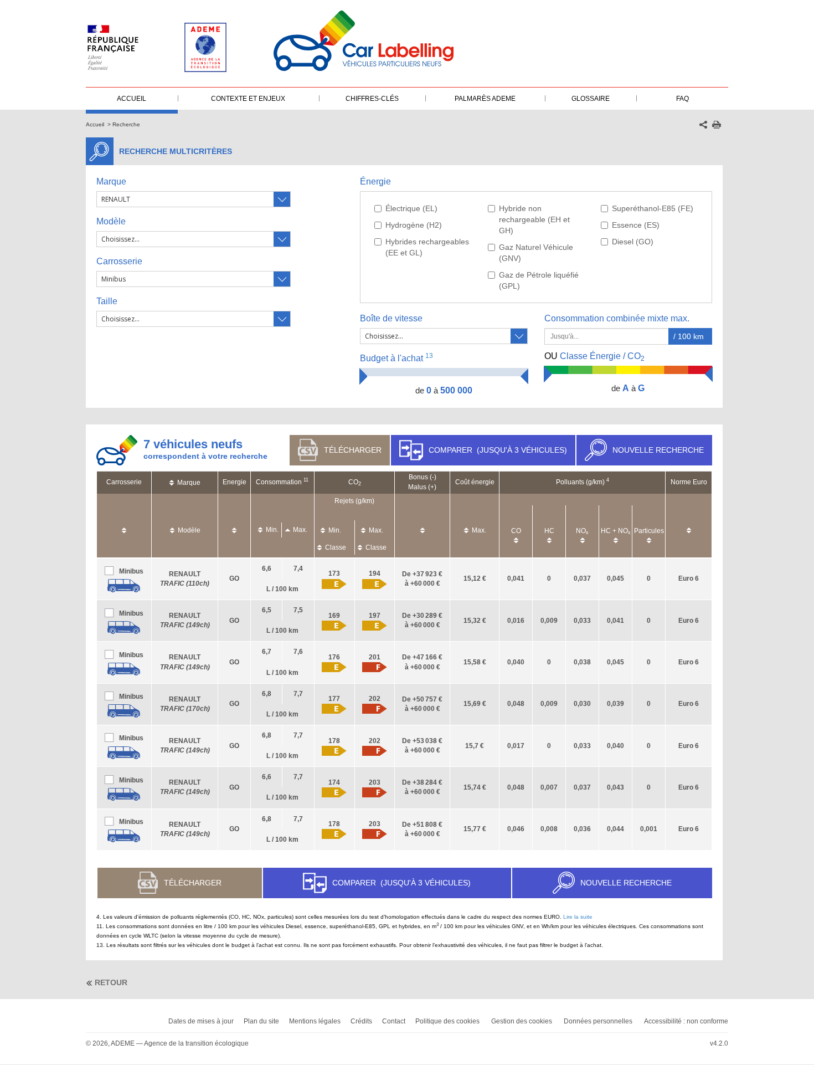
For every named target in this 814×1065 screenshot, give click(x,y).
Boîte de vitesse (391, 318)
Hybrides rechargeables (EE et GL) (427, 247)
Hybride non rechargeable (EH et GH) (534, 219)
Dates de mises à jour (201, 1021)
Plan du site (261, 1021)
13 (429, 356)
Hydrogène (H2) (413, 225)
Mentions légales (315, 1021)
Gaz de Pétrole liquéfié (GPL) (539, 280)
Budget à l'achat (396, 357)
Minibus (131, 571)
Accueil (95, 124)
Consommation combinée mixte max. (618, 318)
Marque (111, 181)
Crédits (361, 1021)
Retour (111, 982)
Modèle (111, 221)
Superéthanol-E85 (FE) (652, 208)
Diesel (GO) (632, 241)
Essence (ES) (636, 225)
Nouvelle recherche (658, 450)
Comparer (498, 450)
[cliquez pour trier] (124, 525)
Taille (106, 301)
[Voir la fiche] (124, 585)
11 (305, 480)
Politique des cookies (447, 1021)
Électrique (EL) (411, 208)
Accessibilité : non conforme (686, 1021)
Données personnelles (598, 1021)
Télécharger (353, 450)
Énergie (375, 181)
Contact (393, 1021)
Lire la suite (578, 917)
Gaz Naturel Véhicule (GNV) (536, 253)
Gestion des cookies (521, 1021)
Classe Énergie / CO (594, 356)
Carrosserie (119, 261)
